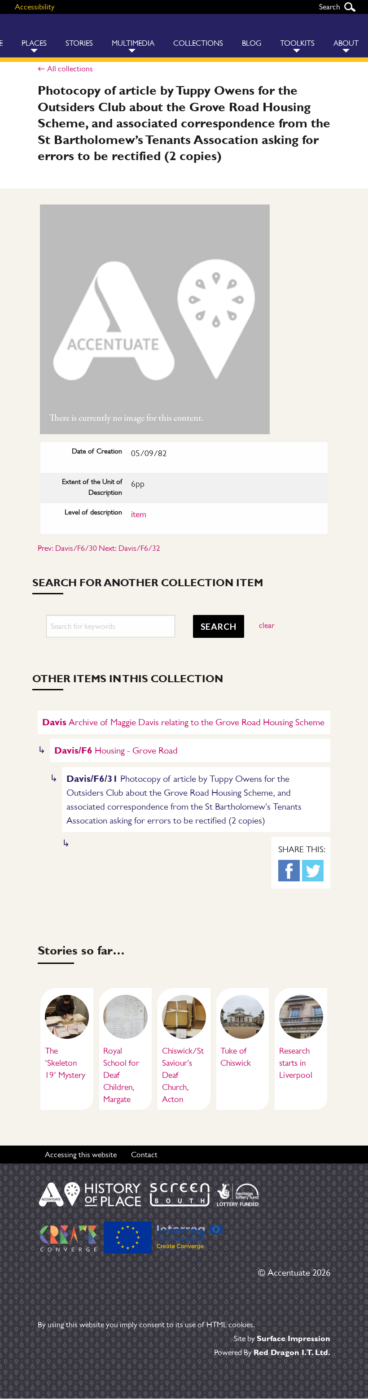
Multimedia (133, 43)
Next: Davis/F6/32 (129, 548)
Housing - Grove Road (116, 750)
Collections (198, 43)
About (346, 43)
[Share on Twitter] (313, 870)
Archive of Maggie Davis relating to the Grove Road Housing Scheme (183, 722)
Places (34, 43)
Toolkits (297, 43)
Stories (79, 43)
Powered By (272, 1352)
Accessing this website (81, 1154)
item (138, 514)
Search (349, 7)
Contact (144, 1154)
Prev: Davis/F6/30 (67, 548)
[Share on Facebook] (289, 870)
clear (266, 625)
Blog (251, 43)
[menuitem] (34, 35)
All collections (70, 68)
